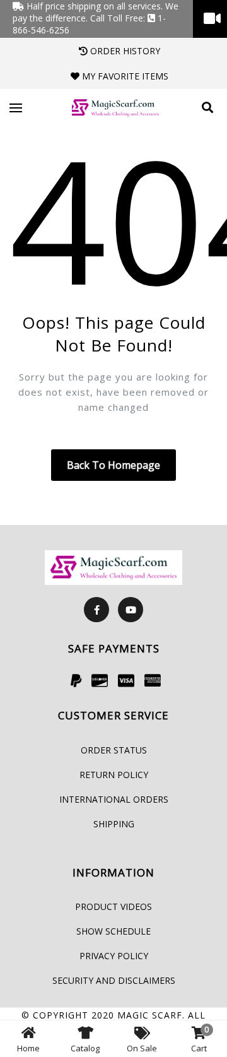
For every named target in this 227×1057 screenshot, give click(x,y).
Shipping (113, 824)
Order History (124, 51)
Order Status (114, 750)
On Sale (142, 1048)
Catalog (85, 1048)
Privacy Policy (113, 956)
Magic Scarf (149, 1015)
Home (28, 1048)
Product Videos (113, 906)
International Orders (113, 799)
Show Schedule (113, 931)
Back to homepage (113, 465)
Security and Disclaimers (113, 980)
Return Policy (113, 775)
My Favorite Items (123, 76)
